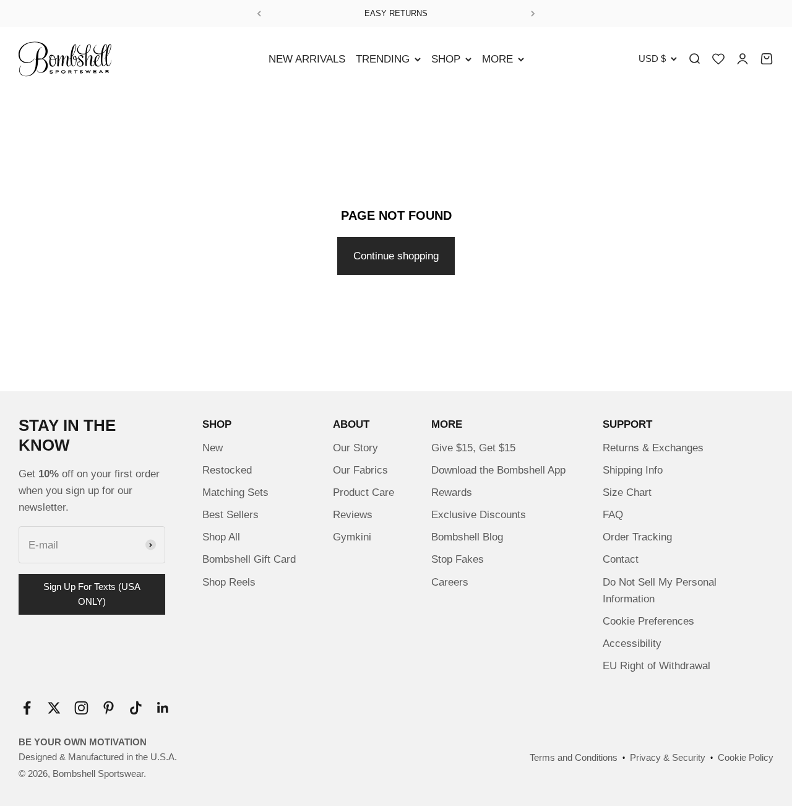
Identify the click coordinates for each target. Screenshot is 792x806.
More (497, 59)
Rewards (451, 492)
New (212, 448)
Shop (445, 59)
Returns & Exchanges (653, 448)
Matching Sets (235, 492)
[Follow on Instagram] (81, 708)
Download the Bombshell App (498, 470)
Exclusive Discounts (478, 515)
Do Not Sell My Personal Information (660, 590)
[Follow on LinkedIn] (163, 708)
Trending (383, 59)
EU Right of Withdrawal (656, 666)
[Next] (533, 13)
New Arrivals (307, 59)
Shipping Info (633, 470)
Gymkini (352, 537)
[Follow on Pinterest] (108, 708)
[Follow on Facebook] (27, 708)
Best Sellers (230, 515)
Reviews (352, 515)
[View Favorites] (718, 59)
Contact (621, 559)
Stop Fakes (457, 559)
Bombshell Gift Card (249, 559)
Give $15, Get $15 (473, 448)
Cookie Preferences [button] (648, 621)
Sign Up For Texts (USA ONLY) (91, 594)
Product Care (363, 492)
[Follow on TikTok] (135, 708)
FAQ (613, 515)
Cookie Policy (745, 757)
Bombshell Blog (467, 537)
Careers (449, 582)
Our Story (355, 448)
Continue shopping (396, 256)
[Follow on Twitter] (54, 708)
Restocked (227, 470)
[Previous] (259, 13)
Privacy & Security (667, 757)
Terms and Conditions (574, 757)
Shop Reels (229, 582)
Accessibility (632, 643)
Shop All (221, 537)
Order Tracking (637, 537)
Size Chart (627, 492)
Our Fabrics (360, 470)
